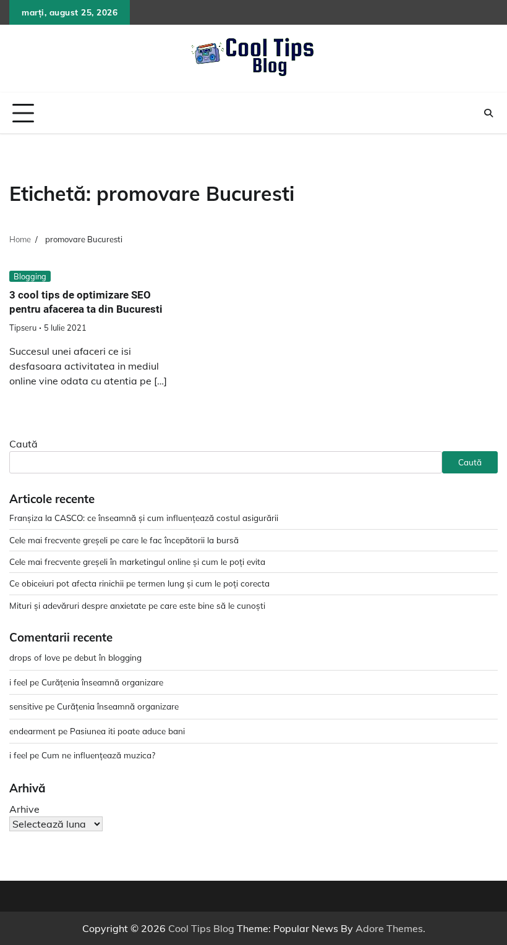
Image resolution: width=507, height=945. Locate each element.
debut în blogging (108, 657)
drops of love (34, 657)
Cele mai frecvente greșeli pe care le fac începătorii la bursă (124, 540)
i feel (18, 682)
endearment (32, 731)
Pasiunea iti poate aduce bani (127, 731)
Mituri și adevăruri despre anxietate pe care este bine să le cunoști (137, 605)
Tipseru (22, 328)
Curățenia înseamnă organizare (102, 682)
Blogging (30, 276)
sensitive (26, 706)
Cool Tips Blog (201, 928)
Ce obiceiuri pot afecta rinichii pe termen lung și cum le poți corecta (139, 583)
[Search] (488, 113)
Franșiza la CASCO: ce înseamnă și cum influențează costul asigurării (143, 517)
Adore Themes (389, 928)
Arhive (24, 809)
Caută (23, 444)
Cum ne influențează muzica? (98, 755)
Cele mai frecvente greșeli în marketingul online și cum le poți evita (137, 561)
